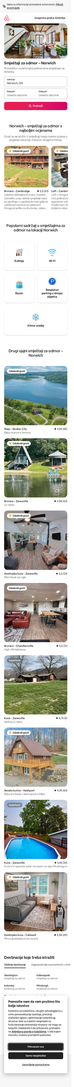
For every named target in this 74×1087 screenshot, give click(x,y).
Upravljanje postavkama (36, 1064)
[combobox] (36, 83)
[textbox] (20, 95)
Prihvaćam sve (36, 1046)
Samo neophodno (36, 1055)
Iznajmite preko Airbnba (49, 18)
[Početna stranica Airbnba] (6, 18)
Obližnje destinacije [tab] (15, 964)
